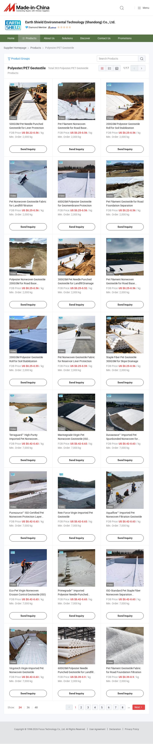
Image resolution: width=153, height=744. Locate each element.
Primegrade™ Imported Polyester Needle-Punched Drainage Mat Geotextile (73, 594)
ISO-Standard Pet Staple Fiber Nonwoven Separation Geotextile (123, 594)
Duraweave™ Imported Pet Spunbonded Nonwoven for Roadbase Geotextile (122, 438)
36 (28, 707)
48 (36, 707)
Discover (85, 38)
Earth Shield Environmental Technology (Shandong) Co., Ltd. (70, 22)
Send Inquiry (28, 149)
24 (20, 707)
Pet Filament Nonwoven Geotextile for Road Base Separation (72, 127)
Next (137, 707)
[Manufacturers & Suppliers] (27, 7)
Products (31, 38)
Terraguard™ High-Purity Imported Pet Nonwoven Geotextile (23, 438)
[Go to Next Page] (141, 68)
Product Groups (20, 58)
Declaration (115, 729)
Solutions (67, 38)
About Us (49, 38)
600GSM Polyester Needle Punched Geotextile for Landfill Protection (75, 672)
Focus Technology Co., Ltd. (52, 729)
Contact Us (104, 38)
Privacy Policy (132, 729)
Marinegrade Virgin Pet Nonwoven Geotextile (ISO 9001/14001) (73, 438)
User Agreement (97, 729)
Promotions (125, 38)
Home (10, 38)
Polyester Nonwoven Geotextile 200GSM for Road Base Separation (27, 283)
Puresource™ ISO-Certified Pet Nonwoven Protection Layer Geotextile (26, 516)
